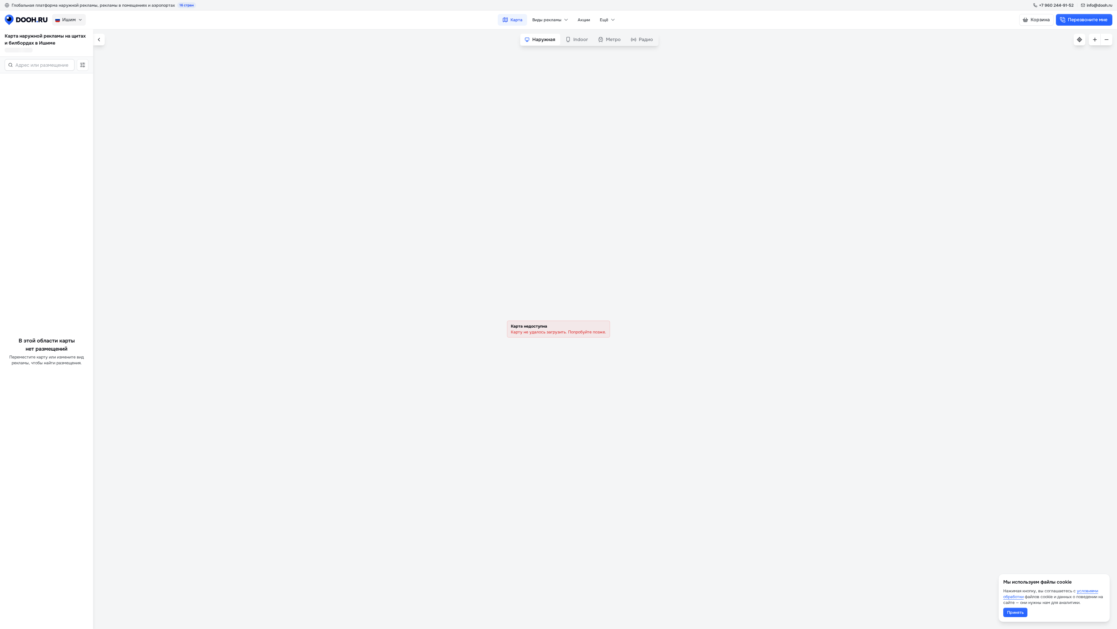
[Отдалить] (1106, 39)
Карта (516, 19)
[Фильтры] (82, 65)
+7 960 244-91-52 (1056, 5)
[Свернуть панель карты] (99, 39)
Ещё (604, 19)
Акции (584, 19)
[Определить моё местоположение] (1079, 39)
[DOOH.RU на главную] (26, 20)
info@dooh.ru (1099, 5)
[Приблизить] (1094, 39)
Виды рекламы (546, 19)
